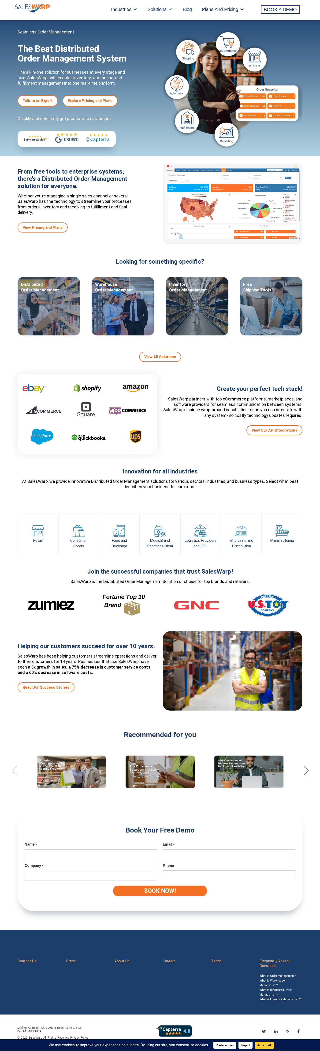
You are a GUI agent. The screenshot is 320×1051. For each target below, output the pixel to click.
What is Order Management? (278, 976)
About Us (122, 961)
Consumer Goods (78, 543)
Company (34, 865)
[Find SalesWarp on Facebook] (298, 1031)
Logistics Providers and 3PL (200, 543)
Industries (121, 9)
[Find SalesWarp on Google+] (287, 1032)
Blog (187, 9)
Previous (14, 773)
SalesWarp (35, 1037)
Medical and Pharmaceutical (160, 543)
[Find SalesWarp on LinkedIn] (276, 1031)
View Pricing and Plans (43, 227)
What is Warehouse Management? (272, 983)
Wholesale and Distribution (241, 543)
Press (71, 961)
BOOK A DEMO (280, 9)
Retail (38, 540)
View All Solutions (160, 357)
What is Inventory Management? (280, 999)
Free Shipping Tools (257, 287)
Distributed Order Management (40, 287)
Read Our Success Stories (46, 687)
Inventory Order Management (188, 287)
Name (31, 844)
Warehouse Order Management (114, 287)
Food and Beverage (119, 543)
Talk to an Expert (38, 100)
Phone (168, 865)
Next (306, 773)
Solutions (157, 9)
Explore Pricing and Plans (90, 100)
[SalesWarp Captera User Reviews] (174, 1031)
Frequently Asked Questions (274, 963)
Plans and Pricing (220, 9)
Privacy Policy (79, 1037)
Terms (216, 961)
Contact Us (27, 961)
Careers (169, 961)
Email (168, 844)
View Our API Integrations (274, 430)
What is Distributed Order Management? (276, 992)
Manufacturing (282, 540)
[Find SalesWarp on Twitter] (264, 1031)
